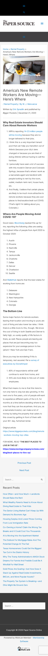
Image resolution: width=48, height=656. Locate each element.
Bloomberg (19, 223)
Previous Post (24, 463)
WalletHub (11, 280)
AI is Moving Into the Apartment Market (21, 535)
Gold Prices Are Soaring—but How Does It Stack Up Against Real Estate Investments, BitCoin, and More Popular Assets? (22, 573)
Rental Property (11, 104)
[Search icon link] (24, 12)
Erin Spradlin (18, 109)
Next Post (24, 470)
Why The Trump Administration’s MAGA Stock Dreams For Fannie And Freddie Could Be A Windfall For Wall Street (24, 561)
